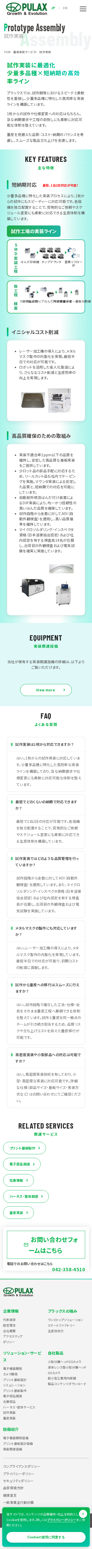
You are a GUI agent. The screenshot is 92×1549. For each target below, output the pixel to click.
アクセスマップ (13, 1336)
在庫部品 (9, 1401)
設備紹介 (11, 1429)
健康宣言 (10, 1495)
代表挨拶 (9, 1319)
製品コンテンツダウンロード (67, 1383)
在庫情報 (16, 1180)
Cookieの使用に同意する (46, 1537)
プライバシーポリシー (19, 1473)
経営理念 (9, 1325)
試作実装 (9, 1412)
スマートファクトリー (61, 1325)
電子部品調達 (19, 1164)
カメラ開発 (10, 1374)
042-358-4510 (68, 1269)
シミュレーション (14, 1385)
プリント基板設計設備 (18, 1443)
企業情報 (11, 1311)
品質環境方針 (13, 1487)
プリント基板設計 (15, 1379)
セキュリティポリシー (18, 1480)
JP (53, 8)
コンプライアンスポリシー (21, 1466)
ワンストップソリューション (65, 1319)
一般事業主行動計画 (18, 1502)
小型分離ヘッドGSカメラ (64, 1361)
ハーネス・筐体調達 (23, 1196)
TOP (7, 52)
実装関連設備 (12, 1449)
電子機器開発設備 (15, 1438)
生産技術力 (56, 1331)
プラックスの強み (62, 1311)
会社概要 (9, 1331)
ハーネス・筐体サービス (19, 1407)
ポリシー (9, 1342)
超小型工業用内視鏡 (62, 1378)
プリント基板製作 (22, 1148)
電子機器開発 (12, 1368)
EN (65, 8)
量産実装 (16, 1212)
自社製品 (56, 1353)
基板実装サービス (24, 52)
